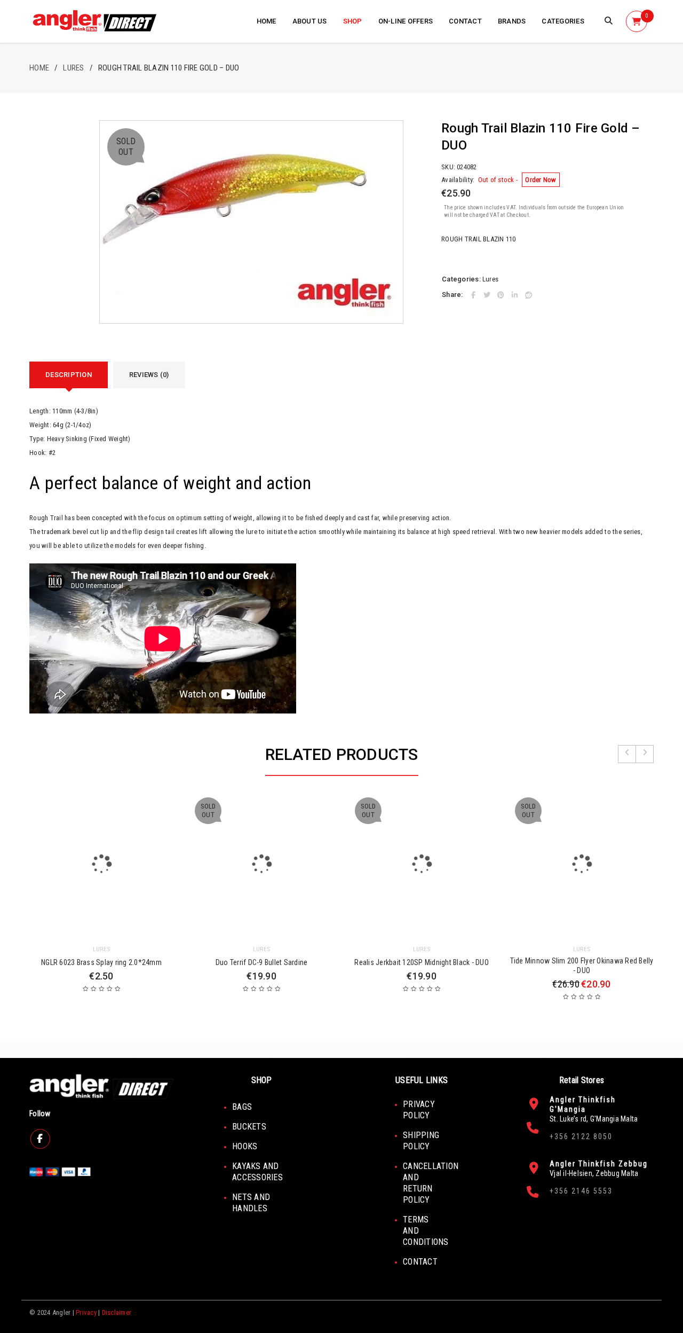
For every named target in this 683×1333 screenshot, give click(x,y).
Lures (73, 68)
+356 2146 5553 (581, 1191)
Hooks (244, 1146)
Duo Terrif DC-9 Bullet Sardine (262, 962)
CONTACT (420, 1262)
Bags (242, 1107)
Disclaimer (117, 1312)
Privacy (86, 1312)
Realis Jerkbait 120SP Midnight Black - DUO (421, 962)
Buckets (249, 1127)
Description (68, 375)
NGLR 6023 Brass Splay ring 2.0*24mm (101, 962)
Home (39, 68)
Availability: (457, 180)
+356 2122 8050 (581, 1136)
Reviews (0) (149, 375)
